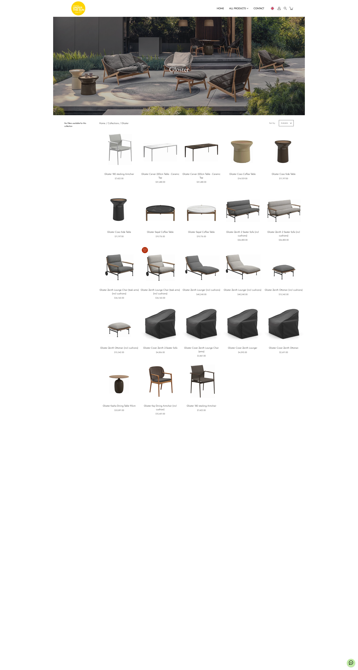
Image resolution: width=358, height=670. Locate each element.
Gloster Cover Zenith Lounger (242, 347)
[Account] (279, 8)
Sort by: (272, 123)
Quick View (119, 149)
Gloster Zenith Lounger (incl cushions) (201, 290)
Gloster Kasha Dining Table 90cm (119, 405)
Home (220, 8)
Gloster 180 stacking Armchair (119, 174)
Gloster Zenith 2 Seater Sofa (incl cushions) (242, 233)
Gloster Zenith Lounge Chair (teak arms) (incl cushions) (119, 291)
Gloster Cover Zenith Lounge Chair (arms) (201, 349)
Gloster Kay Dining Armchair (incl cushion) (160, 407)
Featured (284, 123)
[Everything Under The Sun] (78, 8)
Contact (259, 8)
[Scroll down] (179, 113)
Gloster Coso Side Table (283, 174)
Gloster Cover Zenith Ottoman (283, 347)
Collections (113, 123)
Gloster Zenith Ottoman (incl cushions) (284, 290)
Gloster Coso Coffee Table (242, 174)
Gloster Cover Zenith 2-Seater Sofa (160, 347)
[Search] (285, 8)
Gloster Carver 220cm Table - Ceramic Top (160, 175)
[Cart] (291, 8)
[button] (272, 8)
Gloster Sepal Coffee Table (160, 232)
